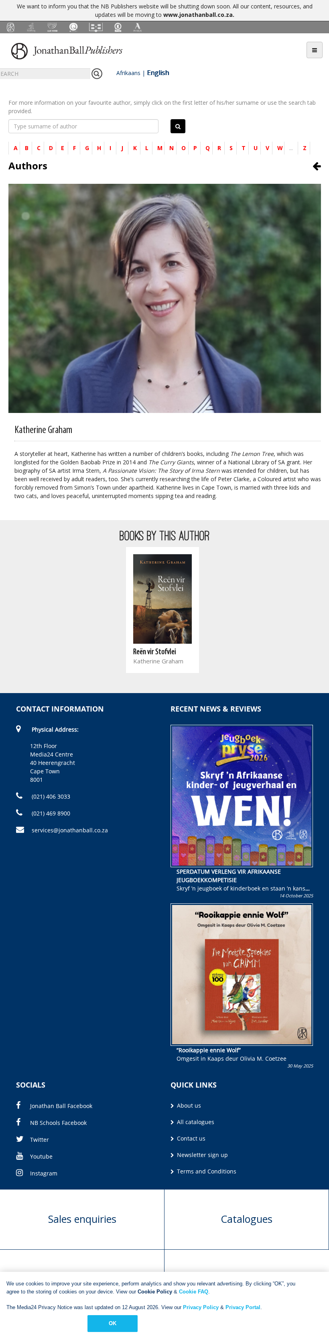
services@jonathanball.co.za (70, 830)
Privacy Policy (201, 1307)
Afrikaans (128, 73)
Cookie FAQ (193, 1292)
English (158, 72)
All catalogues (194, 1122)
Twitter (39, 1139)
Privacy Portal (242, 1307)
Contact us (190, 1138)
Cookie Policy (155, 1292)
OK (112, 1323)
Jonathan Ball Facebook (61, 1106)
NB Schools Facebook (58, 1123)
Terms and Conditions (205, 1171)
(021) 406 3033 (50, 796)
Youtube (41, 1156)
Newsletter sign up (201, 1155)
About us (188, 1105)
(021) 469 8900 (50, 813)
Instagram (43, 1173)
